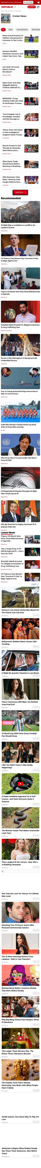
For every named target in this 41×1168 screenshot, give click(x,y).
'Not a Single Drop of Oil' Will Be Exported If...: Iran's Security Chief (12, 551)
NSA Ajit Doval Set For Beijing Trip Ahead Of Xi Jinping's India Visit (18, 525)
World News (6, 138)
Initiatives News (7, 122)
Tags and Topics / (9, 11)
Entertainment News (6, 330)
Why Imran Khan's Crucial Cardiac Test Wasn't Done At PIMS (19, 459)
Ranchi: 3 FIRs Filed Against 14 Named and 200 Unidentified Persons (19, 359)
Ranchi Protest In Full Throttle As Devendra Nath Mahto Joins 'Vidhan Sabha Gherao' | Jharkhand (13, 150)
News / (3, 11)
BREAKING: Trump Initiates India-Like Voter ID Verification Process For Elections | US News (13, 102)
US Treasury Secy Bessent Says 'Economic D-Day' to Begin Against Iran (19, 259)
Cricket (4, 43)
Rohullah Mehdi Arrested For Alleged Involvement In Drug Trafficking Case (20, 326)
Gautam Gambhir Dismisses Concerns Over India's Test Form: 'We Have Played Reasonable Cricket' (13, 56)
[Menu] (38, 7)
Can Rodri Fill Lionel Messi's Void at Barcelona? (11, 69)
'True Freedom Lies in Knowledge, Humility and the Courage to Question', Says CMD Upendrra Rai (11, 119)
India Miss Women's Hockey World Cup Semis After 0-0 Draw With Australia (18, 425)
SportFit (3, 430)
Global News (4, 397)
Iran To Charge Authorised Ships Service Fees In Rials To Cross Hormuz (19, 392)
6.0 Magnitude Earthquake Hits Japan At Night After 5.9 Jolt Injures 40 (19, 492)
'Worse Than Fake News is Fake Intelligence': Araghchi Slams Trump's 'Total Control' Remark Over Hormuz (13, 135)
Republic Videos (7, 75)
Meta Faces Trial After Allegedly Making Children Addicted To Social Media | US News (12, 86)
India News (5, 185)
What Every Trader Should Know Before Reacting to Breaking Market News (11, 165)
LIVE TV (32, 7)
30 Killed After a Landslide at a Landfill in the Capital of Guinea (18, 226)
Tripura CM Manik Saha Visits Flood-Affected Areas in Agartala (20, 292)
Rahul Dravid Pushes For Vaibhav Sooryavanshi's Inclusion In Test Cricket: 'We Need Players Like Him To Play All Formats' (13, 40)
